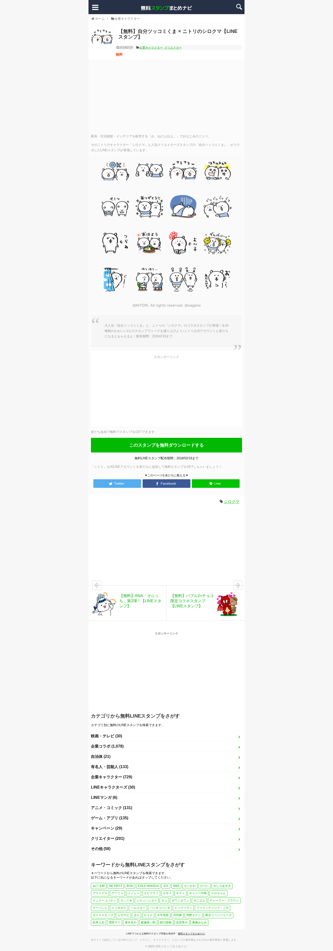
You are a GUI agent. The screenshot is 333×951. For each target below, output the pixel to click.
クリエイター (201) (107, 838)
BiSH (130, 886)
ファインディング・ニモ (212, 908)
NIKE (176, 886)
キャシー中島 (198, 893)
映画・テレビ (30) (106, 736)
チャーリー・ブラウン (224, 900)
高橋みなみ (199, 922)
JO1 (165, 886)
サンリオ (126, 900)
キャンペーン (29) (106, 828)
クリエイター (173, 47)
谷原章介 (182, 922)
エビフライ (151, 893)
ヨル (136, 915)
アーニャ (117, 893)
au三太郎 (99, 886)
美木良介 (131, 922)
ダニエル (199, 900)
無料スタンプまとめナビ (191, 933)
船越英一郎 (148, 922)
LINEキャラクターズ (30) (113, 787)
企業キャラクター (151, 47)
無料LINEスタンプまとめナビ (167, 946)
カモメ (167, 893)
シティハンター (147, 900)
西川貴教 (166, 922)
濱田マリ (114, 922)
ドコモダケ (119, 908)
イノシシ (133, 893)
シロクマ (231, 502)
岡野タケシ (193, 915)
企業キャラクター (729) (111, 777)
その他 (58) (100, 849)
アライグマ (100, 893)
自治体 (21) (100, 756)
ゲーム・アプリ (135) (109, 818)
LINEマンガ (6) (104, 797)
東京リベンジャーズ (218, 915)
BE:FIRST (115, 886)
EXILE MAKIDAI (148, 886)
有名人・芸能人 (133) (109, 767)
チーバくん (100, 908)
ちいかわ (190, 886)
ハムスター (138, 908)
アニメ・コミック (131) (111, 808)
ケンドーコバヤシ (104, 900)
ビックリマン (183, 908)
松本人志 (98, 922)
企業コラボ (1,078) (107, 746)
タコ (164, 900)
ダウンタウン (180, 900)
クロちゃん (218, 893)
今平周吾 (163, 915)
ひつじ (204, 886)
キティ (180, 893)
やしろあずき (222, 886)
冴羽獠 (177, 915)
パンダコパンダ (160, 908)
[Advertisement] (166, 96)
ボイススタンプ (103, 915)
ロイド (148, 915)
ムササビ (123, 915)
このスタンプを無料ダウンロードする (166, 445)
